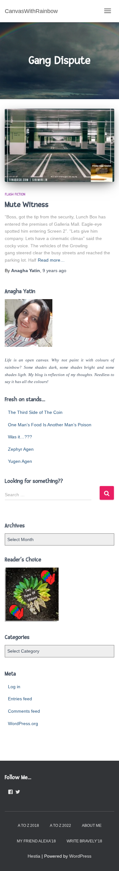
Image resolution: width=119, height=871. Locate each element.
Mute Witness (27, 204)
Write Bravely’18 (84, 841)
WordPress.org (23, 723)
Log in (14, 686)
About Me (92, 825)
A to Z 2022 (60, 825)
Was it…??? (20, 436)
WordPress (80, 856)
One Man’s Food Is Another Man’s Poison (49, 424)
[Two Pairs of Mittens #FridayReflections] (32, 594)
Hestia (34, 856)
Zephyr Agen (21, 449)
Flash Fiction (15, 194)
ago (54, 270)
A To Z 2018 (28, 825)
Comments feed (24, 711)
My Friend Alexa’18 (36, 841)
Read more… (51, 260)
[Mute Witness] (59, 145)
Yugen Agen (20, 461)
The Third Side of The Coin (35, 412)
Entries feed (20, 698)
